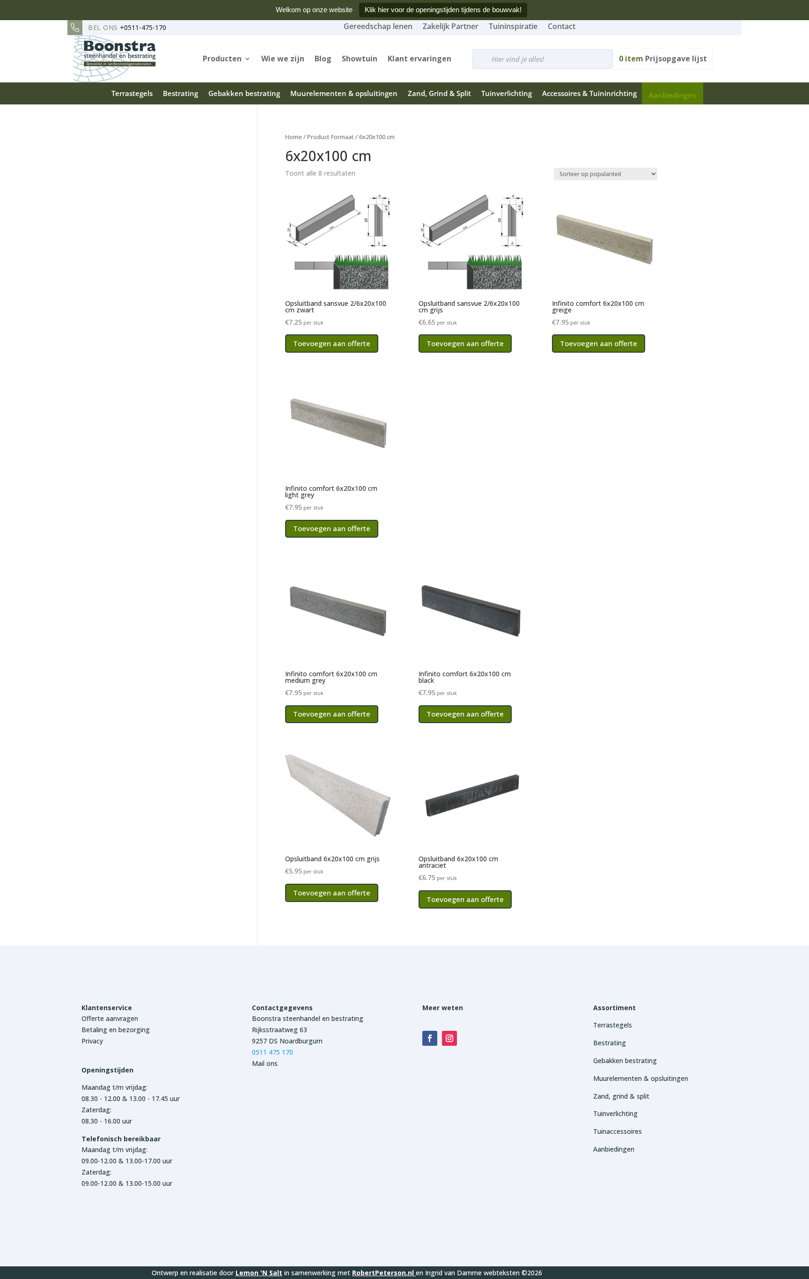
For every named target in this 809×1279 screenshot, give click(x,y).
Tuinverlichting (506, 93)
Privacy (92, 1040)
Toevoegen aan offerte (331, 343)
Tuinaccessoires (617, 1131)
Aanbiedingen (672, 95)
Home (293, 137)
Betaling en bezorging (115, 1029)
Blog (323, 58)
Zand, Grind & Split (439, 93)
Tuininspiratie (513, 26)
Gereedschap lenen (378, 26)
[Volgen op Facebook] (429, 1038)
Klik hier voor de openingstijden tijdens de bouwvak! (443, 10)
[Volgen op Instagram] (449, 1038)
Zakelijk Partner (450, 26)
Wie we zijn (282, 58)
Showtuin (359, 58)
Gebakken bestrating (244, 93)
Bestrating (180, 93)
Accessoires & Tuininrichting (589, 93)
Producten (222, 58)
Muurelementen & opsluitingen (343, 93)
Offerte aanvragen (109, 1018)
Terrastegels (132, 93)
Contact (561, 26)
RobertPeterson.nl (383, 1272)
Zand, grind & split (621, 1096)
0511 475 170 (272, 1052)
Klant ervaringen (419, 58)
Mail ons (265, 1063)
